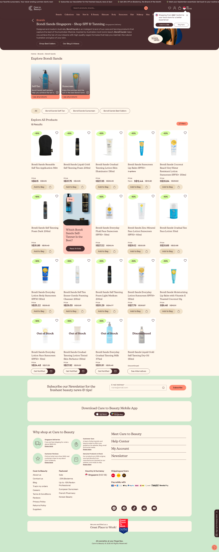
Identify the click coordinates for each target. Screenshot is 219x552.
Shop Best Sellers (47, 43)
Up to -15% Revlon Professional (67, 484)
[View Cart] (179, 8)
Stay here (181, 25)
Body (114, 15)
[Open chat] (214, 547)
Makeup (140, 15)
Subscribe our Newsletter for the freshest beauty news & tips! (86, 2)
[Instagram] (114, 508)
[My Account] (174, 8)
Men (148, 15)
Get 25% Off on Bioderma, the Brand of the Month (140, 2)
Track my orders (40, 486)
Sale (78, 15)
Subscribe (177, 387)
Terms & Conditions (42, 494)
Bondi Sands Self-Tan (55, 111)
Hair (132, 15)
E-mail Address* (117, 385)
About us (37, 475)
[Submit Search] (146, 8)
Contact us (38, 478)
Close (187, 15)
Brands (59, 15)
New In (86, 15)
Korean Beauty (65, 497)
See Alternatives (138, 371)
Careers (36, 490)
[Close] (216, 511)
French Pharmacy (67, 493)
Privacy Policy (39, 501)
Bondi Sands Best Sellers (115, 111)
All (36, 111)
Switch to (164, 25)
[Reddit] (144, 508)
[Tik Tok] (134, 508)
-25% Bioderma (66, 478)
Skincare (105, 15)
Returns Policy (39, 505)
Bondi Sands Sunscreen (84, 111)
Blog (35, 482)
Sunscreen (123, 15)
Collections (69, 15)
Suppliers (37, 509)
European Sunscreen (68, 489)
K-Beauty (95, 15)
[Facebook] (124, 508)
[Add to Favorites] (57, 133)
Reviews (36, 498)
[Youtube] (154, 508)
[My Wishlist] (169, 8)
